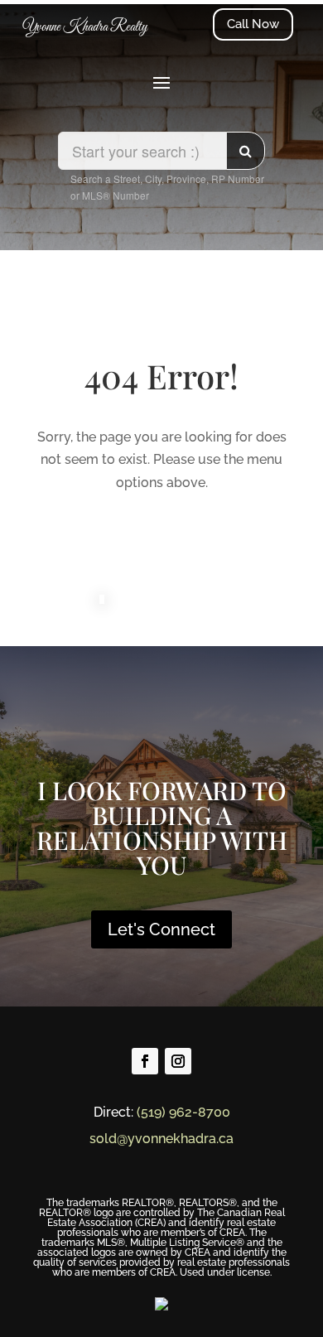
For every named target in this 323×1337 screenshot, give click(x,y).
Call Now (253, 24)
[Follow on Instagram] (178, 1061)
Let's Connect (161, 929)
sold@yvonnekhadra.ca (161, 1138)
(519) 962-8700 (183, 1112)
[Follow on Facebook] (145, 1061)
